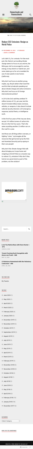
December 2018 (9, 365)
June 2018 (7, 385)
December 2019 (9, 320)
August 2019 (8, 336)
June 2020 (7, 295)
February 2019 (8, 361)
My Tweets (5, 281)
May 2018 (7, 389)
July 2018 (7, 381)
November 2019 (9, 324)
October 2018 (8, 373)
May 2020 (7, 299)
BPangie (22, 50)
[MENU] (3, 14)
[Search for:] (16, 229)
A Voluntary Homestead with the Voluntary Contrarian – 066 (16, 262)
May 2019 (7, 348)
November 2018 (9, 369)
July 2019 (7, 340)
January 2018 (8, 401)
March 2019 (7, 356)
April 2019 (7, 352)
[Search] (28, 14)
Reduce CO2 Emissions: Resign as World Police (15, 43)
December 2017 (9, 406)
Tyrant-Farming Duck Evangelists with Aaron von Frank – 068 (15, 254)
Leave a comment (9, 52)
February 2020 (8, 311)
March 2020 (7, 307)
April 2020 (7, 303)
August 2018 (8, 377)
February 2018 (8, 397)
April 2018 (7, 393)
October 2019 (8, 328)
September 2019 (9, 332)
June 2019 (7, 344)
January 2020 (8, 315)
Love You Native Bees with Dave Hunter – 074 (16, 246)
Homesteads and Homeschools (16, 13)
